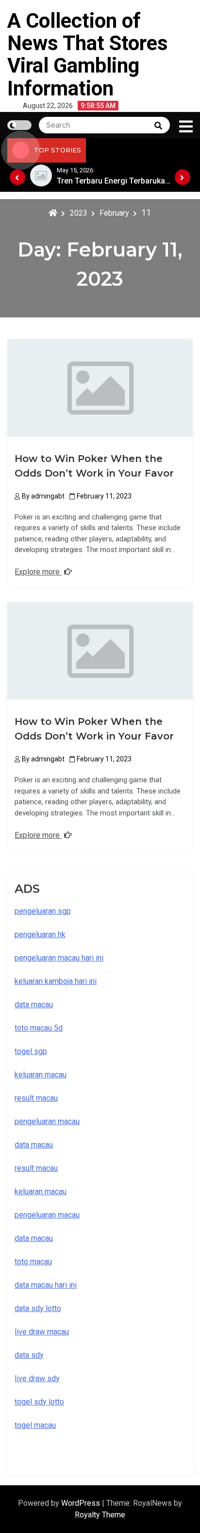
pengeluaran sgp (43, 911)
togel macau (35, 1425)
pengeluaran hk (40, 934)
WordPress (81, 1503)
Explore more (38, 571)
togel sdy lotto (39, 1401)
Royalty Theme (100, 1514)
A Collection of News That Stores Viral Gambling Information (87, 54)
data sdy (29, 1355)
